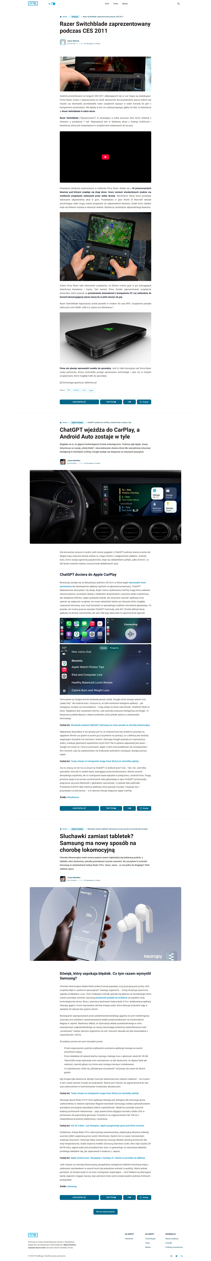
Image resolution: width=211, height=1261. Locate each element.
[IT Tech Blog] (33, 3)
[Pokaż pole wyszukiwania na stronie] (178, 4)
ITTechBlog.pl (39, 1256)
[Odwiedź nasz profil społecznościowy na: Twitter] (176, 1256)
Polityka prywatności (174, 1247)
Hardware (75, 17)
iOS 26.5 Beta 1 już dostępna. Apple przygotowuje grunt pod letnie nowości (107, 1125)
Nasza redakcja (172, 1239)
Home (65, 17)
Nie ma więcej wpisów (105, 1212)
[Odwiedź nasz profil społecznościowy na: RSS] (181, 1256)
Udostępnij (78, 402)
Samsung (71, 1186)
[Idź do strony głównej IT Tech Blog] (54, 1237)
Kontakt (169, 1243)
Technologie (150, 1239)
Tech (107, 4)
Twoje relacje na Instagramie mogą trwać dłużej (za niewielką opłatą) (105, 761)
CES (68, 390)
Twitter (110, 402)
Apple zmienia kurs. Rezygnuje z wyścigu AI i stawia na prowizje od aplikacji (108, 1158)
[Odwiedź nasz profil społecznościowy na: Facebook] (171, 1256)
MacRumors (73, 797)
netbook (76, 390)
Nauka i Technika (77, 422)
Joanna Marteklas (73, 460)
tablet (91, 391)
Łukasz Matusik (73, 41)
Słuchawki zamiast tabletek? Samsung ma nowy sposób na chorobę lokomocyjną (110, 725)
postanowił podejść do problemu (111, 997)
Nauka (125, 4)
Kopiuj (145, 402)
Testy (115, 4)
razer (84, 390)
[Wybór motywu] (52, 4)
